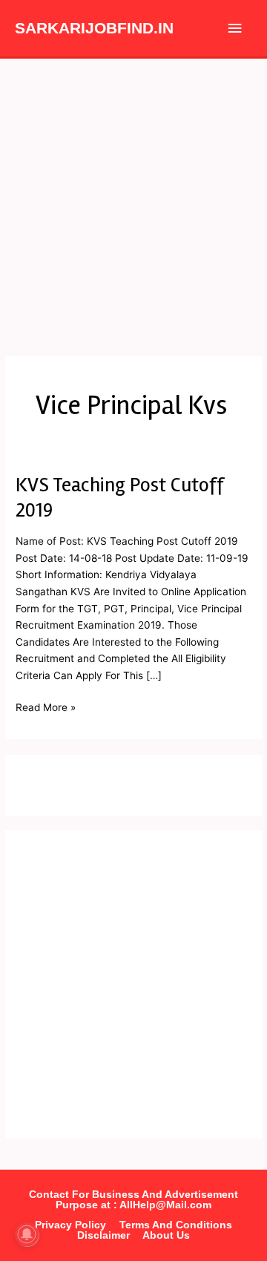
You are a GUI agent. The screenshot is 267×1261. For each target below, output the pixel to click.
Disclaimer (103, 1235)
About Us (166, 1235)
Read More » (46, 706)
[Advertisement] (133, 199)
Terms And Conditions (175, 1225)
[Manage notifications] (27, 1234)
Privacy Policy (70, 1225)
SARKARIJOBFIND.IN (94, 27)
